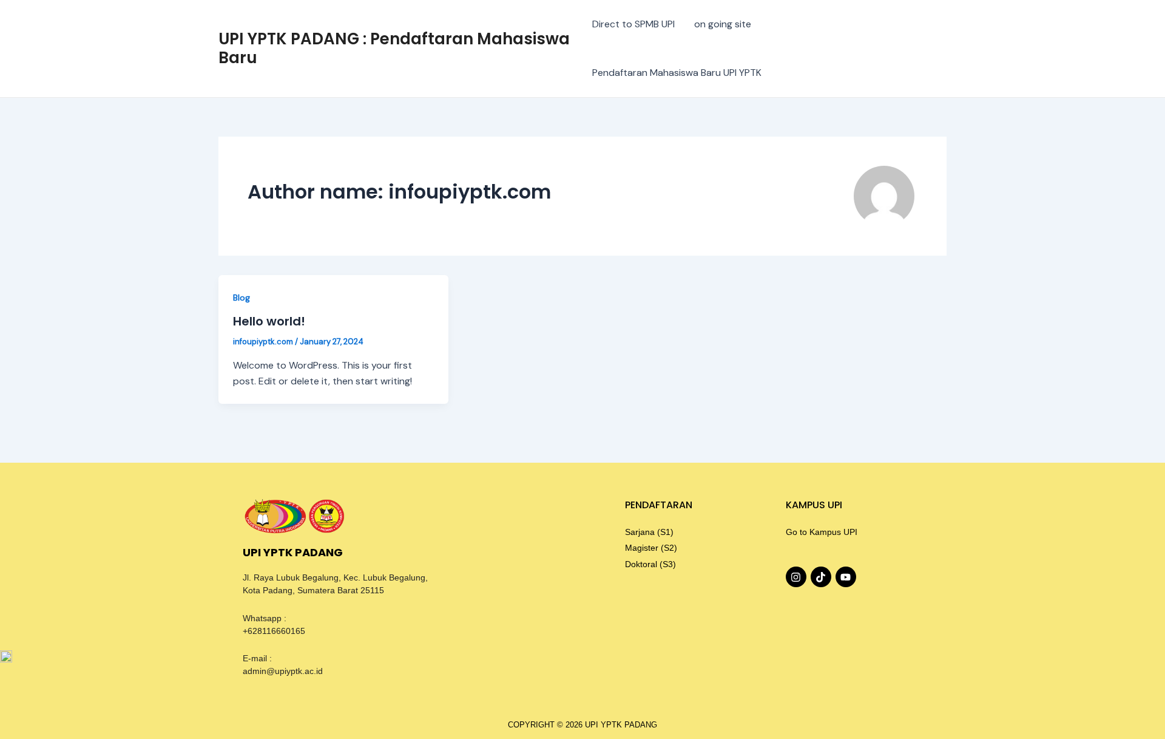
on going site (722, 24)
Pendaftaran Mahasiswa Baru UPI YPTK (676, 72)
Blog (241, 297)
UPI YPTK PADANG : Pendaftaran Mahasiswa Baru (394, 48)
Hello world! (269, 321)
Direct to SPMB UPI (633, 24)
